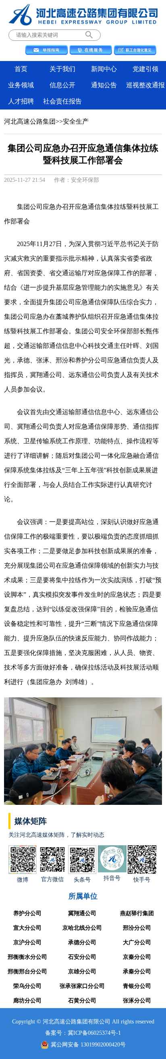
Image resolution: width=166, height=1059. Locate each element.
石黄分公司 (82, 1001)
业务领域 (21, 85)
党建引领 (145, 68)
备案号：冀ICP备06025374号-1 (83, 1033)
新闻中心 (104, 68)
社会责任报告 (62, 101)
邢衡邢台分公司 (27, 971)
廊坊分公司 (27, 1001)
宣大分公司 (27, 928)
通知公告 (104, 85)
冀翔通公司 (82, 913)
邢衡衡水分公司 (27, 957)
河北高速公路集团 (30, 121)
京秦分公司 (137, 957)
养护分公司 (27, 913)
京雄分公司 (82, 971)
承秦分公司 (137, 971)
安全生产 (76, 121)
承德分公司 (82, 942)
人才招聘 (21, 101)
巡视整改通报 (145, 85)
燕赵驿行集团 (137, 913)
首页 (21, 68)
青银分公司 (137, 986)
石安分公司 (82, 957)
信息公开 (62, 85)
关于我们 (62, 68)
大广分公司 (137, 942)
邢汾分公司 (137, 928)
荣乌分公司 (27, 986)
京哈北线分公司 (82, 928)
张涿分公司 (137, 1001)
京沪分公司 (27, 942)
